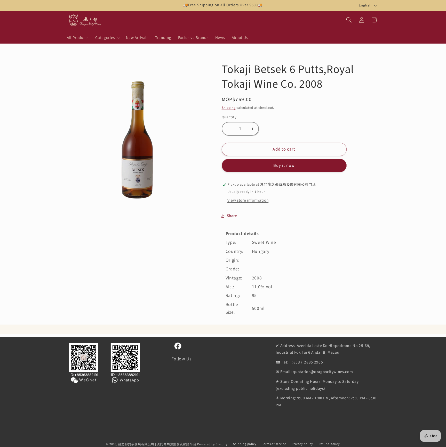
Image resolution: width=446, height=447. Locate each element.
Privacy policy (302, 444)
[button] (107, 38)
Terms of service (274, 444)
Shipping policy (245, 444)
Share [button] (232, 216)
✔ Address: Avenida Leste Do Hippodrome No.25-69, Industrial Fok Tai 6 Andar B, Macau (323, 349)
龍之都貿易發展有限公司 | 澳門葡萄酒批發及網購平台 (157, 444)
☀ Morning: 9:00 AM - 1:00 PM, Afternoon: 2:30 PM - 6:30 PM (326, 401)
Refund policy (329, 444)
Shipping (229, 107)
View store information (248, 200)
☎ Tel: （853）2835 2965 (299, 362)
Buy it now (284, 165)
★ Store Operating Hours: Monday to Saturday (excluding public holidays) (317, 385)
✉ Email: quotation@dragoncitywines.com (314, 372)
